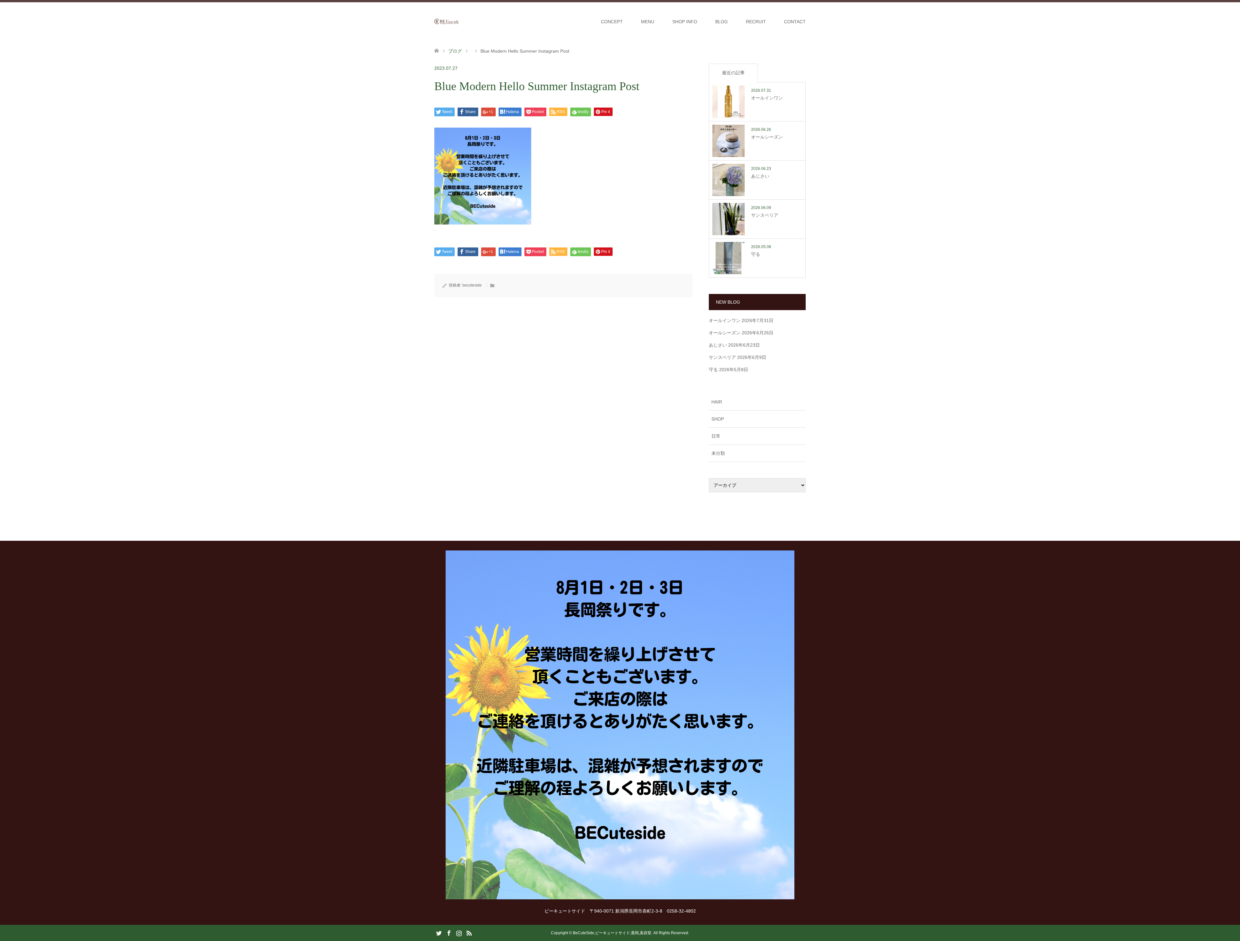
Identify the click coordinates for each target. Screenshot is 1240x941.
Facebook (449, 932)
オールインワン (724, 320)
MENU (647, 21)
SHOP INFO (684, 21)
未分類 (718, 453)
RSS (469, 932)
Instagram (459, 932)
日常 (715, 436)
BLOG (721, 21)
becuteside (472, 285)
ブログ (455, 51)
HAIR (716, 401)
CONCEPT (612, 21)
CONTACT (795, 21)
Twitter (439, 932)
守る (713, 369)
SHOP (717, 419)
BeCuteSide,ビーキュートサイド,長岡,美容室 (612, 933)
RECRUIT (756, 21)
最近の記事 (733, 72)
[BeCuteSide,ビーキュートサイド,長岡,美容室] (458, 21)
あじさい (718, 345)
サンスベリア (722, 357)
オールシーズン (724, 332)
